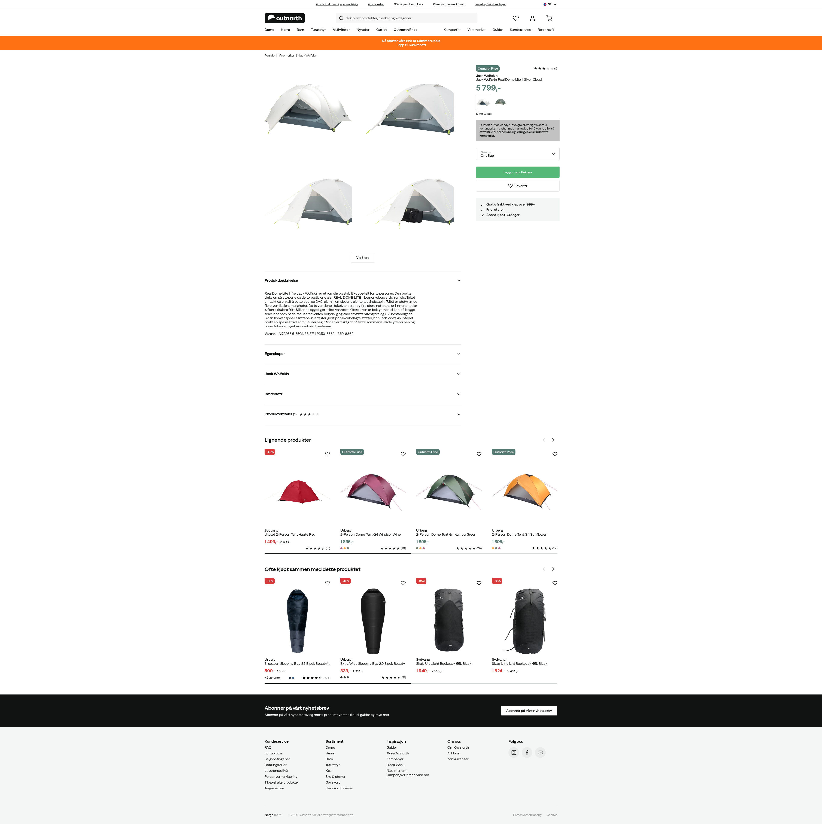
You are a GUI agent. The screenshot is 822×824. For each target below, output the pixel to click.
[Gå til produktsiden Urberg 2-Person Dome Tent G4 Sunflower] (524, 492)
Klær (329, 770)
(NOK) (273, 815)
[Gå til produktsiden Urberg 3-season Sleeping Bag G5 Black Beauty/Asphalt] (297, 621)
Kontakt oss (274, 753)
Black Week (395, 765)
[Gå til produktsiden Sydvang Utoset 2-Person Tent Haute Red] (297, 492)
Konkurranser (457, 759)
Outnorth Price (405, 29)
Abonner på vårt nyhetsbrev (529, 710)
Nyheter (363, 29)
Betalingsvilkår (276, 765)
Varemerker (477, 29)
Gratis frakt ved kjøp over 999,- (337, 4)
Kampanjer (452, 29)
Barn (300, 29)
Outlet (381, 29)
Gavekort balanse (339, 788)
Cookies (552, 815)
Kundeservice (520, 29)
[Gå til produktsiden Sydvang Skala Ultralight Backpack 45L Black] (524, 621)
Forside (270, 55)
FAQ (268, 747)
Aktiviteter (341, 29)
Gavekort (333, 782)
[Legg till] (327, 454)
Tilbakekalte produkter (282, 782)
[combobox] (406, 18)
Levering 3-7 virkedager (490, 4)
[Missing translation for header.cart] (549, 18)
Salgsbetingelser (277, 759)
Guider (498, 29)
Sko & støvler (335, 776)
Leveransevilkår (277, 770)
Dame (269, 29)
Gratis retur (376, 4)
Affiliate (453, 753)
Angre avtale (274, 788)
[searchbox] (410, 18)
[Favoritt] (515, 18)
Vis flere (362, 257)
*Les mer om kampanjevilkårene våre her (408, 772)
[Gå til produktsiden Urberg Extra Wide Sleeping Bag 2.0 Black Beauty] (373, 621)
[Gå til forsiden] (285, 18)
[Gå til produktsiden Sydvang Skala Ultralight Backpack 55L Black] (449, 621)
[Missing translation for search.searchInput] (340, 18)
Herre (285, 29)
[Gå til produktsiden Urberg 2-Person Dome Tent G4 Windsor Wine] (373, 492)
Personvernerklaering (281, 776)
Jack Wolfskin (307, 55)
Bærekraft (546, 29)
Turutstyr (318, 29)
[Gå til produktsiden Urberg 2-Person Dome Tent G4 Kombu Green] (449, 492)
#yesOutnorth (398, 753)
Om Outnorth (458, 747)
